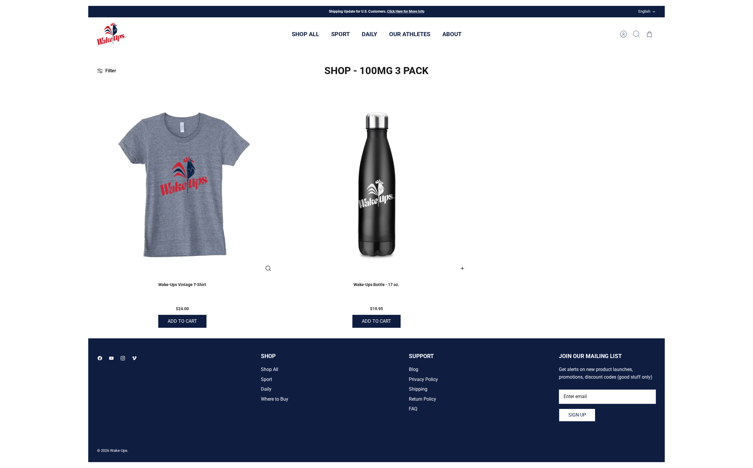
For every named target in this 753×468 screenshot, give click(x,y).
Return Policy (422, 399)
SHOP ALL (305, 34)
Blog (413, 369)
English (644, 11)
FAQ (413, 409)
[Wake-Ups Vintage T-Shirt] (182, 182)
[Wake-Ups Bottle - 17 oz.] (376, 182)
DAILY (369, 34)
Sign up (577, 415)
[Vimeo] (134, 358)
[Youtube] (111, 358)
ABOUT (452, 34)
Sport (266, 379)
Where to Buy (274, 399)
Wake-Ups (118, 450)
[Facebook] (100, 358)
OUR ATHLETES (409, 34)
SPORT (340, 34)
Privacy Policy (423, 379)
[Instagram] (123, 358)
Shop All (269, 369)
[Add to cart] (462, 268)
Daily (266, 389)
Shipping (418, 389)
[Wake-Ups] (111, 34)
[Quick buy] (268, 268)
